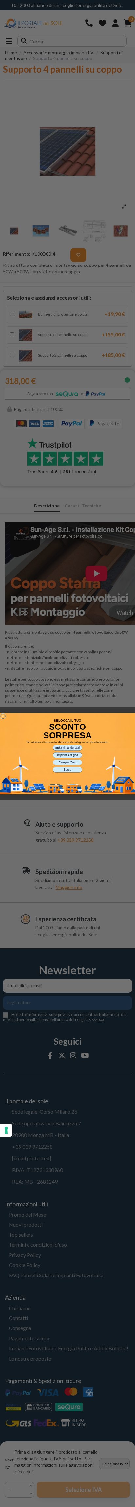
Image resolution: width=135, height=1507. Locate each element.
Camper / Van (67, 762)
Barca (67, 769)
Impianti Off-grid (67, 754)
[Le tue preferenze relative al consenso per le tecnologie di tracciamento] (6, 1130)
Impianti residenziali (68, 747)
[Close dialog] (3, 716)
